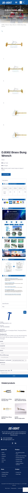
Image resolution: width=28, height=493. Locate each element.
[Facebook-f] (12, 443)
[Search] (23, 2)
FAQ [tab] (3, 306)
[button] (16, 2)
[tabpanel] (14, 242)
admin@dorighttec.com (5, 323)
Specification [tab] (5, 303)
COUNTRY (2, 346)
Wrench (7, 24)
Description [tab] (5, 180)
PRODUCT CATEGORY (5, 360)
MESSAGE (2, 362)
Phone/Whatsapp (4, 355)
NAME (1, 341)
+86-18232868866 (5, 326)
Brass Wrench (13, 24)
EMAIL (1, 350)
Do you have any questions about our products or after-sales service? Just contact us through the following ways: (14, 433)
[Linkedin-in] (15, 443)
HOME (2, 24)
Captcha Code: (6, 370)
